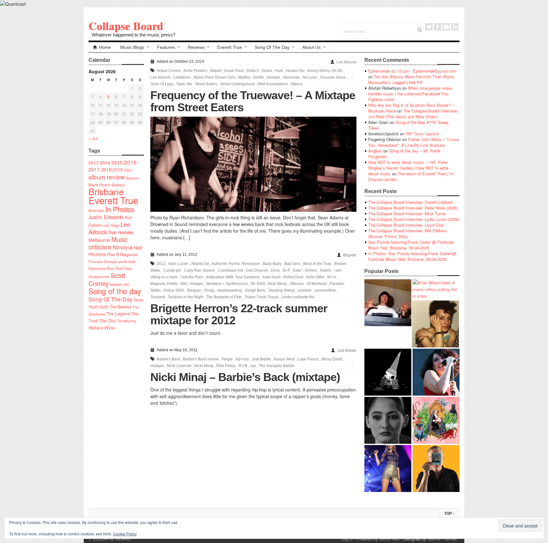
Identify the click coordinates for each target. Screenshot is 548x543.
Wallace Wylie (101, 328)
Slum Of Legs (161, 84)
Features (166, 47)
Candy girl (172, 270)
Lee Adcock (346, 62)
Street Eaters (206, 84)
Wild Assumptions (273, 84)
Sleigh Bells (255, 290)
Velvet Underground (237, 84)
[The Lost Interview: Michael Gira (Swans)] (436, 468)
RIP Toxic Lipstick (422, 134)
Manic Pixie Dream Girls (214, 77)
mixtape (273, 77)
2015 (117, 162)
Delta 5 (252, 70)
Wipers (297, 84)
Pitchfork (97, 254)
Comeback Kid (230, 270)
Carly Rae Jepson (199, 270)
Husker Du (295, 70)
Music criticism (108, 243)
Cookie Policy (125, 533)
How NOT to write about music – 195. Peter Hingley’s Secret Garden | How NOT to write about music (408, 168)
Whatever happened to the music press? (133, 34)
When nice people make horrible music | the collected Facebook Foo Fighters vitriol (410, 93)
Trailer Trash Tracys (262, 297)
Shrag (209, 290)
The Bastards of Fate (224, 297)
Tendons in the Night (185, 297)
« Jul (92, 138)
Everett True (229, 47)
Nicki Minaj (277, 283)
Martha (244, 77)
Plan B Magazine (122, 254)
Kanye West (284, 359)
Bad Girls (292, 264)
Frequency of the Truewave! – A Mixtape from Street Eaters (252, 101)
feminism (96, 210)
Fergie (227, 359)
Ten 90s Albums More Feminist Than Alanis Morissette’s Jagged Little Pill (411, 79)
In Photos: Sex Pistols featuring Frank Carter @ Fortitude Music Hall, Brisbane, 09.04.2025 (412, 256)
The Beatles (120, 307)
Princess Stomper (102, 261)
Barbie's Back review (201, 359)
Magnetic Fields (164, 283)
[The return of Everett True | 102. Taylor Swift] (387, 468)
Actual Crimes (169, 70)
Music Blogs (132, 47)
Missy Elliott (332, 359)
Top (449, 513)
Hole (279, 70)
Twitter (429, 26)
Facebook (437, 26)
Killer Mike (315, 277)
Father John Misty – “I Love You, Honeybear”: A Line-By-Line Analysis (413, 142)
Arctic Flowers (195, 70)
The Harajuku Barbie (277, 366)
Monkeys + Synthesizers (227, 283)
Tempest (157, 297)
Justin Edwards (106, 217)
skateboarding (229, 290)
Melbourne (99, 239)
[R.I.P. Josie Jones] (387, 420)
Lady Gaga (110, 225)
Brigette (349, 255)
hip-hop (242, 359)
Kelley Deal (293, 277)
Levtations (182, 77)
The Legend (118, 313)
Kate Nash (272, 277)
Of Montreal (317, 283)
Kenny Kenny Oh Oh (324, 70)
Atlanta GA (200, 264)
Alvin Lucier (178, 264)
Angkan (375, 151)
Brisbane (106, 191)
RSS (454, 26)
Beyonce (132, 178)
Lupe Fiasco (308, 359)
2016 (130, 162)
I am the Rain (191, 277)
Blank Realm (99, 184)
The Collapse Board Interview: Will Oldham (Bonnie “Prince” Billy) (407, 233)
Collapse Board (125, 25)
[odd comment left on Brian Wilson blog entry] (387, 302)
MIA (183, 283)
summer (305, 290)
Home (105, 47)
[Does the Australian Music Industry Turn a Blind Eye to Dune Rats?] (387, 372)
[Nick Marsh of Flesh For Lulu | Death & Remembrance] (435, 324)
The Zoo (107, 320)
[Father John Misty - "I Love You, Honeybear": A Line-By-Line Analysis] (436, 420)
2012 (161, 264)
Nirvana (123, 247)
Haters (325, 270)
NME (138, 248)
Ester (297, 270)
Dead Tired (234, 70)
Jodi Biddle (346, 350)
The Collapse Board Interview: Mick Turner (407, 213)
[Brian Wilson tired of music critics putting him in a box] (436, 289)
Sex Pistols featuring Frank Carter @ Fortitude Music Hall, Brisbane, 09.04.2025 (410, 245)
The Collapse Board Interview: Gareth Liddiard (410, 202)
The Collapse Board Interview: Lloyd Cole (406, 225)
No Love (310, 77)
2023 (128, 170)
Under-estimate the (298, 297)
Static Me (184, 84)
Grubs (267, 70)
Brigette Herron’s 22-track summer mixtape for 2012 (238, 314)
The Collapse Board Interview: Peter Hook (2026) (413, 208)
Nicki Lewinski (179, 366)
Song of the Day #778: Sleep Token (408, 125)
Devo (275, 270)
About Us (311, 47)
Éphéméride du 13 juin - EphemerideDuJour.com (412, 71)
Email (446, 26)
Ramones (96, 268)
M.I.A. (332, 277)
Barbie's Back (168, 359)
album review (106, 176)
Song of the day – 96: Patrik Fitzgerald (404, 153)
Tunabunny (126, 320)
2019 (118, 169)
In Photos (119, 209)
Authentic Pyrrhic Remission (236, 264)
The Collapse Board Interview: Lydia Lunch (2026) (413, 219)
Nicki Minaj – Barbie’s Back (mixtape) (245, 377)
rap (253, 366)
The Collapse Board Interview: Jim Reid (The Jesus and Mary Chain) (413, 114)
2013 (93, 162)
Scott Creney (106, 279)
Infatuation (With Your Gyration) (233, 277)
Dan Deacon (257, 270)
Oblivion (297, 283)
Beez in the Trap (317, 264)
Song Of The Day (272, 47)
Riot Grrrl (115, 268)
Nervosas (291, 77)
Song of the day (114, 291)
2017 (94, 169)
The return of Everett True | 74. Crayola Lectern (411, 176)
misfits (258, 77)
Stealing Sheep (281, 290)
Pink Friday (226, 366)
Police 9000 (174, 290)
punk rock (127, 261)
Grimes (311, 270)
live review (120, 232)
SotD (104, 306)
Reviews (196, 47)
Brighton (118, 184)
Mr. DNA (258, 283)
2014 (105, 162)
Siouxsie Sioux (333, 77)
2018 (106, 169)
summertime (325, 290)
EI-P (286, 270)
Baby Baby (272, 264)
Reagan (194, 290)
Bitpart (215, 70)
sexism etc (119, 284)
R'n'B (242, 366)
